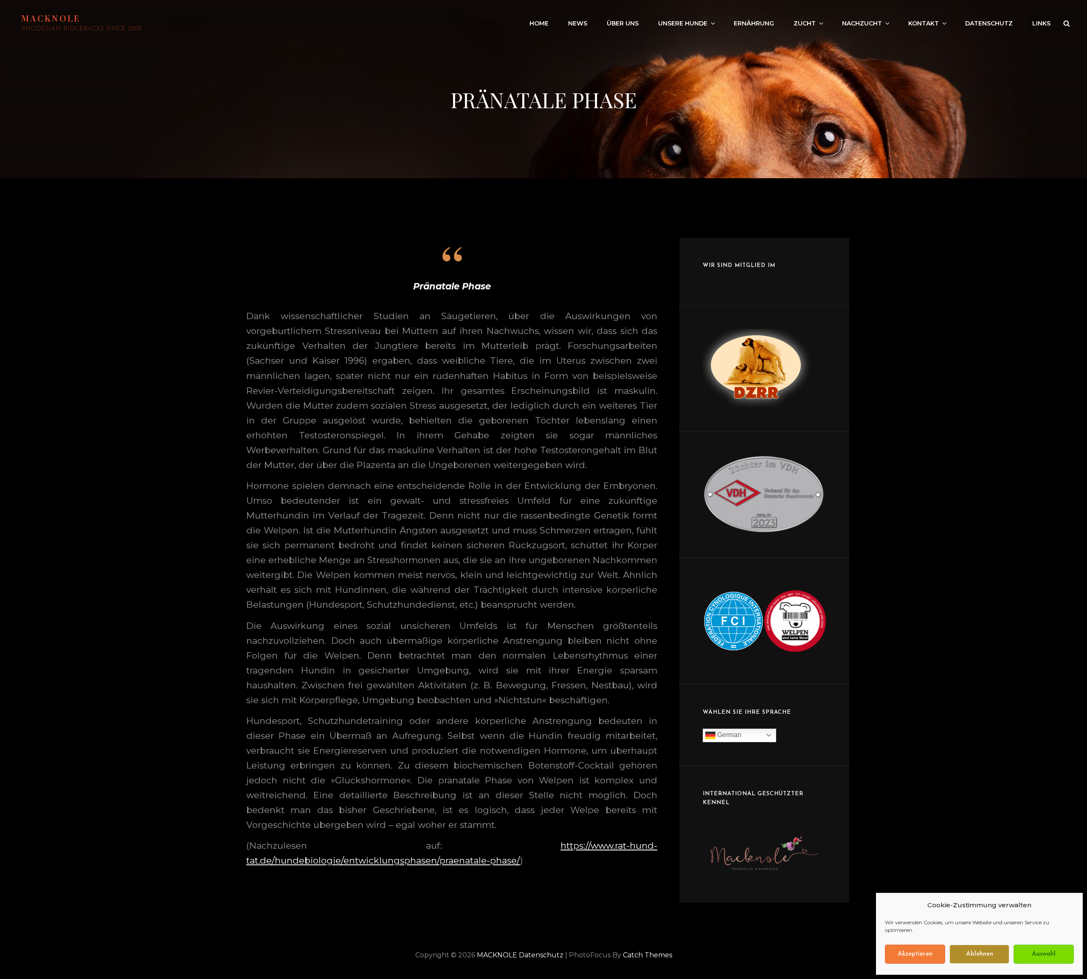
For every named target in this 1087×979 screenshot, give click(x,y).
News (577, 23)
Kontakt (923, 23)
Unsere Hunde (682, 23)
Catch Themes (647, 955)
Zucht (805, 23)
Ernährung (754, 23)
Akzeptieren (915, 954)
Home (539, 23)
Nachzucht (862, 23)
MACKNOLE (51, 18)
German (728, 734)
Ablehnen (979, 954)
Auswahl (1044, 954)
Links (1041, 23)
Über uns (623, 23)
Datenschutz (989, 23)
